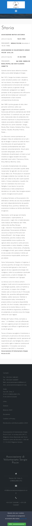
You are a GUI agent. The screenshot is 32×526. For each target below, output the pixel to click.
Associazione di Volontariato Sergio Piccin (15, 459)
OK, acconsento (16, 524)
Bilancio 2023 (7, 410)
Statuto (5, 406)
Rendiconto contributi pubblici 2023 (15, 423)
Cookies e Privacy (9, 418)
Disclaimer (6, 414)
